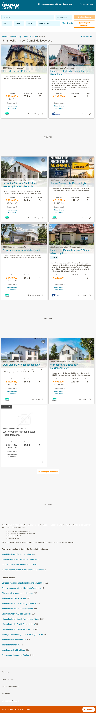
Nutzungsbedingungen (10, 687)
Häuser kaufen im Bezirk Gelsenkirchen (18, 624)
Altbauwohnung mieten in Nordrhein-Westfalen (21, 588)
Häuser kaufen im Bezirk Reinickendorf (18, 629)
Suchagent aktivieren (85, 24)
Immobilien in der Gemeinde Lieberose (18, 554)
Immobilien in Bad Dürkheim (13, 650)
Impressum (6, 694)
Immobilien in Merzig (10, 645)
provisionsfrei (68, 23)
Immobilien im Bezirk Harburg (14, 599)
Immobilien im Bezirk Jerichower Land (17, 609)
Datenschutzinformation (10, 701)
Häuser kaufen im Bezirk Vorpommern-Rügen (20, 619)
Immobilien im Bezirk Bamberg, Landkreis (19, 604)
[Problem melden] (42, 114)
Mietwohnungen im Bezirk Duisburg (16, 614)
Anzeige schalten (86, 4)
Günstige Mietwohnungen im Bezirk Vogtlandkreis (22, 635)
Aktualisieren (85, 17)
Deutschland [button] (67, 4)
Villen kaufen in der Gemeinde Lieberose (19, 565)
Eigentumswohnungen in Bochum (16, 655)
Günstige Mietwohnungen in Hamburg (17, 593)
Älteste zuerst (85, 36)
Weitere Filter (44, 23)
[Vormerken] (43, 48)
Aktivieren (88, 709)
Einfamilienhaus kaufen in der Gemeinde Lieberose (23, 570)
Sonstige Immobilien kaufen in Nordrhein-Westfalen (23, 583)
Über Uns (5, 672)
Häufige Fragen (7, 679)
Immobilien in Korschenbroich (14, 640)
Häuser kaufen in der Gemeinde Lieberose (19, 560)
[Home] (10, 5)
